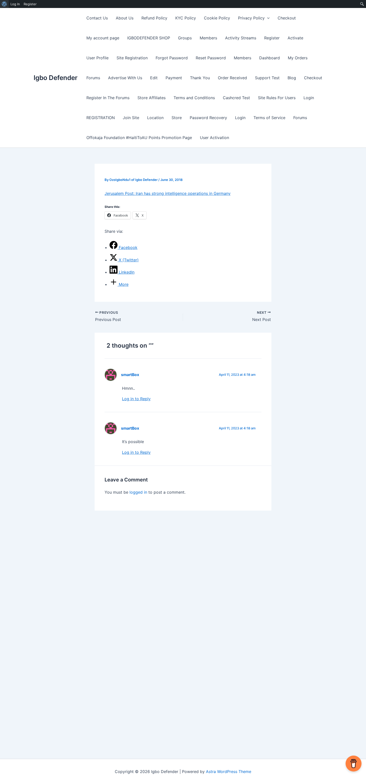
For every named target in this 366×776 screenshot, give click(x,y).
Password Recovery (208, 117)
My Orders (297, 57)
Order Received (232, 77)
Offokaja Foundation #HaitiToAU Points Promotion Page (139, 137)
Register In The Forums (107, 97)
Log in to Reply (136, 398)
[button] (267, 18)
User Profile (97, 57)
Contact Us (97, 17)
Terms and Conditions (194, 97)
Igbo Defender (55, 77)
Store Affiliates (151, 97)
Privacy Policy (251, 17)
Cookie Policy (217, 17)
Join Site (131, 117)
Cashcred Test (236, 97)
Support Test (267, 77)
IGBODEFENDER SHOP (148, 37)
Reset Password (211, 57)
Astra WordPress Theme (228, 771)
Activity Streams (240, 37)
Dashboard (269, 57)
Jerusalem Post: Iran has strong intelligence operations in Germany (168, 193)
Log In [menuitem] (15, 4)
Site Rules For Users (277, 97)
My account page (102, 37)
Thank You (200, 77)
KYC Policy (185, 17)
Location (155, 117)
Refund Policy (154, 17)
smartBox (130, 374)
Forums (93, 77)
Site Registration (132, 57)
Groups (185, 37)
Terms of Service (269, 117)
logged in (138, 492)
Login (309, 97)
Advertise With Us (125, 77)
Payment (174, 77)
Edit (154, 77)
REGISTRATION (100, 117)
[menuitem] (4, 4)
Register (272, 37)
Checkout (287, 17)
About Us (124, 17)
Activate (295, 37)
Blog (292, 77)
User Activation (214, 137)
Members (208, 37)
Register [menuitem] (30, 4)
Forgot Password (172, 57)
